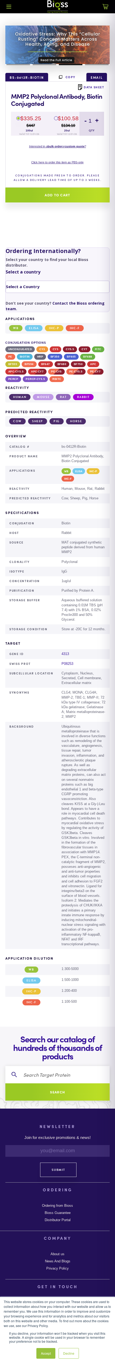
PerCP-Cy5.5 (35, 379)
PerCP (13, 379)
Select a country (23, 272)
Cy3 (42, 349)
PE (10, 356)
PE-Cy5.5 (76, 371)
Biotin (25, 356)
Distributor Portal (58, 1220)
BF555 (12, 364)
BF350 (55, 356)
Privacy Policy (57, 1268)
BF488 (87, 356)
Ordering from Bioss (57, 1206)
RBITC (56, 379)
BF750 (78, 364)
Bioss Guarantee (58, 1213)
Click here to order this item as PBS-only (57, 162)
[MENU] (8, 6)
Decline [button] (68, 1353)
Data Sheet (94, 87)
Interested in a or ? (57, 146)
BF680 (61, 364)
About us (57, 1254)
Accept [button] (46, 1353)
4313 (65, 654)
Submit (58, 1169)
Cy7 (84, 349)
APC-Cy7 (37, 371)
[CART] (105, 9)
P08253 (67, 664)
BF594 (29, 364)
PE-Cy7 (95, 371)
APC (93, 364)
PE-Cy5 (56, 371)
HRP (40, 356)
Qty (92, 130)
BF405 (71, 356)
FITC (98, 349)
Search (57, 1091)
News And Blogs (57, 1261)
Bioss (57, 6)
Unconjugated (20, 349)
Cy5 (55, 349)
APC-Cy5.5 (16, 371)
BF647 (45, 364)
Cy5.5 (70, 349)
